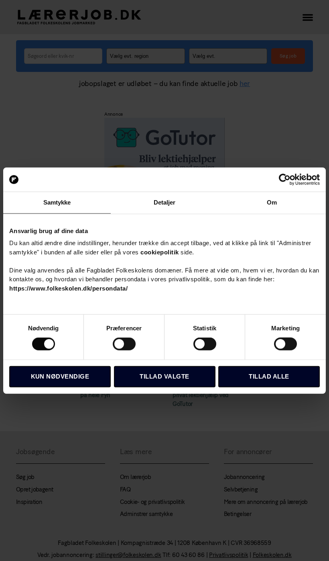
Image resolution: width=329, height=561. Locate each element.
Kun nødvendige (60, 376)
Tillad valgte (164, 376)
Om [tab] (272, 202)
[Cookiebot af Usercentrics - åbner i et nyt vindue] (285, 180)
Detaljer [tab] (165, 202)
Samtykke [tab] (57, 202)
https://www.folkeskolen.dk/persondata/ (68, 288)
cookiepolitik (159, 251)
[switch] (124, 344)
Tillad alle (269, 376)
